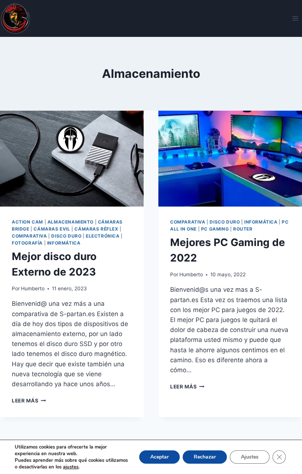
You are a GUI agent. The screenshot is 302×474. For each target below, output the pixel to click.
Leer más (29, 401)
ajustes (70, 467)
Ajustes (250, 456)
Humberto (33, 288)
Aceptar (159, 456)
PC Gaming (215, 229)
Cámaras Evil (52, 229)
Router (243, 229)
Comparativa (29, 236)
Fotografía (27, 243)
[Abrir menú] (295, 18)
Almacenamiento (71, 222)
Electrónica (103, 236)
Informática (64, 243)
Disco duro (66, 236)
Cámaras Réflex (96, 229)
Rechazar (205, 456)
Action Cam (27, 222)
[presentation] (72, 159)
